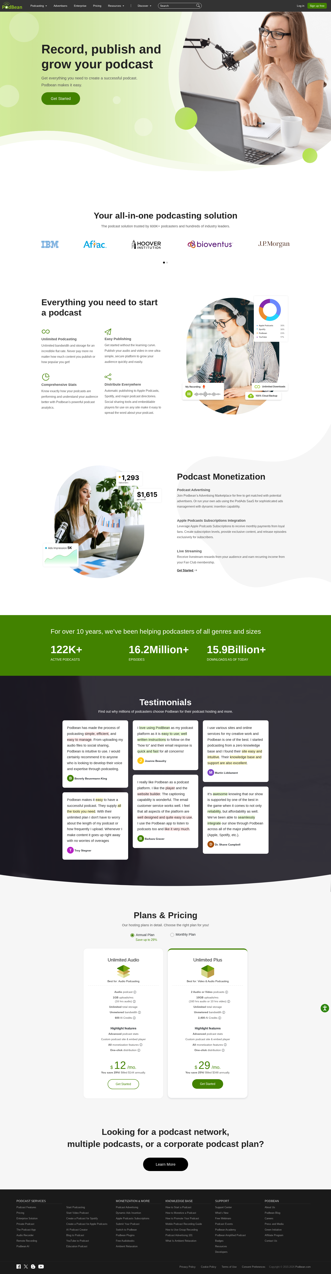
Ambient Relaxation (127, 1246)
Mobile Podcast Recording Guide (184, 1224)
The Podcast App (26, 1229)
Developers (221, 1251)
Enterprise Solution (27, 1218)
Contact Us (271, 1240)
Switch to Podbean (126, 1229)
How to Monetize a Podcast (181, 1212)
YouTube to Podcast (77, 1240)
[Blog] (33, 1266)
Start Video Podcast (77, 1212)
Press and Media (274, 1224)
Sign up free (317, 5)
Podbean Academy (225, 1229)
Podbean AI (22, 1246)
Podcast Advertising (127, 1207)
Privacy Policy (187, 1266)
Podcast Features (26, 1207)
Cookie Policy (208, 1266)
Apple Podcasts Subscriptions (132, 1218)
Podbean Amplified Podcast (230, 1235)
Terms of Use (229, 1266)
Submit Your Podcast (127, 1224)
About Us (270, 1207)
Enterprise (80, 5)
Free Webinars (223, 1218)
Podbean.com (303, 1266)
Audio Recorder (25, 1235)
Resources (221, 1246)
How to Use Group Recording (182, 1229)
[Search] (199, 5)
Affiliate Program (274, 1235)
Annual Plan (146, 937)
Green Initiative (273, 1229)
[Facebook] (18, 1266)
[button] (38, 5)
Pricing (97, 5)
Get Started (61, 98)
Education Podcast (76, 1246)
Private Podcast (25, 1224)
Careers (269, 1218)
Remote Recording (26, 1240)
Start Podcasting (75, 1207)
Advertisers (60, 5)
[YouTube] (41, 1266)
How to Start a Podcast (178, 1207)
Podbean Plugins (125, 1235)
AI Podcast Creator (77, 1229)
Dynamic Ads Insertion (128, 1212)
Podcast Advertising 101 (179, 1235)
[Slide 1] (164, 263)
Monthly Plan (186, 934)
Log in (300, 5)
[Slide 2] (167, 263)
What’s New (221, 1212)
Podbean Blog (272, 1212)
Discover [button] (143, 5)
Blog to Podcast (75, 1235)
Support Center (223, 1207)
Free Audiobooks (125, 1240)
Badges (219, 1240)
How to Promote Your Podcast (182, 1218)
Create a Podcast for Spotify (82, 1218)
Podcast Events (224, 1224)
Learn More (165, 1164)
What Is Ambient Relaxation (181, 1240)
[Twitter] (26, 1267)
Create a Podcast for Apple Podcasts (86, 1224)
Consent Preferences (253, 1266)
